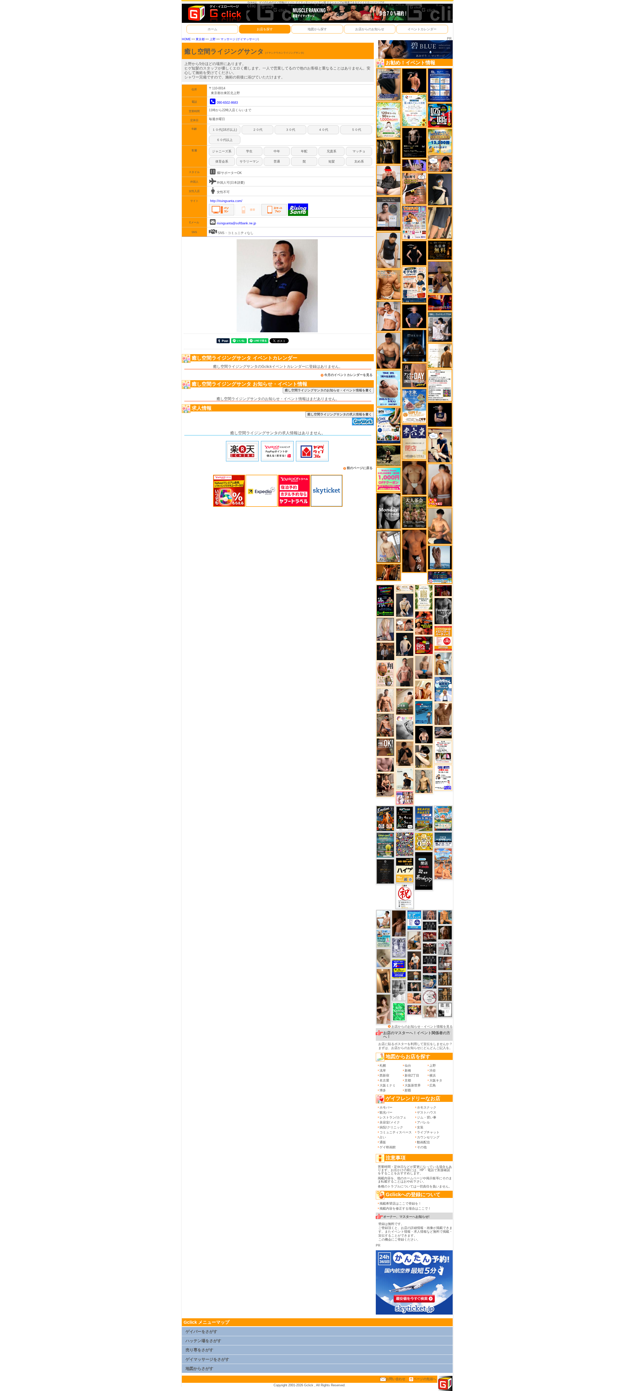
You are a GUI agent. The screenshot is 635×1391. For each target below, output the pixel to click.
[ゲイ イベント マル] (423, 667)
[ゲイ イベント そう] (383, 981)
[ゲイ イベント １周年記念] (439, 223)
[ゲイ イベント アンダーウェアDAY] (429, 925)
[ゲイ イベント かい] (383, 958)
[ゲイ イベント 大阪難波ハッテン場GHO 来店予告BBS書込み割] (423, 645)
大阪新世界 (413, 1085)
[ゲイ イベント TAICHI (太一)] (414, 316)
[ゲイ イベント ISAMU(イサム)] (423, 734)
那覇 (408, 1090)
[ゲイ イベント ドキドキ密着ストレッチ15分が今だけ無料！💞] (414, 142)
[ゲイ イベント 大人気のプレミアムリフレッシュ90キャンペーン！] (414, 165)
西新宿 (384, 1075)
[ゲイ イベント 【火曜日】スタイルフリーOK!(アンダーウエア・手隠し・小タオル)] (385, 747)
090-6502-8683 (227, 102)
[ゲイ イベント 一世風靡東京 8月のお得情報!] (388, 84)
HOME (186, 39)
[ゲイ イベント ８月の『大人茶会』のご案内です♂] (414, 512)
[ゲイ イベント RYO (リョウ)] (414, 80)
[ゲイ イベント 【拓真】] (385, 700)
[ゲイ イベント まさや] (414, 940)
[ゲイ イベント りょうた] (404, 753)
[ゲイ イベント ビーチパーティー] (423, 818)
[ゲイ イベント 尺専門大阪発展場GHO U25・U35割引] (439, 115)
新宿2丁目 (412, 1075)
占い (383, 1137)
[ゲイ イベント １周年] (404, 818)
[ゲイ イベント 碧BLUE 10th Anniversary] (414, 345)
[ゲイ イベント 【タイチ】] (443, 714)
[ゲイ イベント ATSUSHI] (388, 455)
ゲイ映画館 (388, 1147)
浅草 (383, 1070)
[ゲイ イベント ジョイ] (429, 982)
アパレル (423, 1122)
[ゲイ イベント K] (443, 663)
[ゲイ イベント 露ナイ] (429, 937)
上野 (213, 39)
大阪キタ (435, 1080)
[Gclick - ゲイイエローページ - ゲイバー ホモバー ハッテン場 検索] (214, 13)
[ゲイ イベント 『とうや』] (404, 644)
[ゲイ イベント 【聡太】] (423, 781)
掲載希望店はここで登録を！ (400, 1203)
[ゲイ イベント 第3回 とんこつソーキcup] (443, 818)
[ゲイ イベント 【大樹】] (439, 277)
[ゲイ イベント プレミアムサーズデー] (429, 997)
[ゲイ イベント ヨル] (404, 778)
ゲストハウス (426, 1112)
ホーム (212, 29)
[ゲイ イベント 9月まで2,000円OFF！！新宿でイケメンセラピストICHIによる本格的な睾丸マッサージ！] (404, 728)
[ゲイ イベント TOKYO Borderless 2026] (414, 222)
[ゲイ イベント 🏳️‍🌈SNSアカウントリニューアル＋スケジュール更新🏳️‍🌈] (439, 355)
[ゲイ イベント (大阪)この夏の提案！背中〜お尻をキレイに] (439, 327)
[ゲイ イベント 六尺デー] (445, 948)
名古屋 (384, 1080)
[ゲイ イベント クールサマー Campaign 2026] (388, 425)
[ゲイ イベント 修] (385, 651)
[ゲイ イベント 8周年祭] (423, 841)
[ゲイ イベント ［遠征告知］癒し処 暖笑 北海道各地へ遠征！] (439, 526)
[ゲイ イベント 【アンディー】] (414, 998)
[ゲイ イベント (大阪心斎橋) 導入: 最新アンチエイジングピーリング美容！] (388, 213)
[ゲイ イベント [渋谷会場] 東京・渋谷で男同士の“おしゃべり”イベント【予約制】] (398, 1011)
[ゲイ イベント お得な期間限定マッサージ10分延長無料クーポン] (439, 163)
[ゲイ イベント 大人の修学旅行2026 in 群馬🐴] (443, 863)
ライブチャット (428, 1132)
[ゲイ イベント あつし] (388, 546)
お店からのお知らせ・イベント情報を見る (422, 1026)
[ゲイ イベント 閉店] (385, 871)
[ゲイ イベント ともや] (423, 690)
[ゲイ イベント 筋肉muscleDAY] (388, 511)
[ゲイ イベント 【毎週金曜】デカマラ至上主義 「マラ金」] (414, 1009)
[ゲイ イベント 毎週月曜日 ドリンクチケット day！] (439, 385)
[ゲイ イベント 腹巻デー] (398, 948)
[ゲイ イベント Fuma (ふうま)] (439, 414)
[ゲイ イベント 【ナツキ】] (385, 785)
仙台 (408, 1065)
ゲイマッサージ (247, 39)
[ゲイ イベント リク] (439, 485)
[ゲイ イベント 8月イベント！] (439, 577)
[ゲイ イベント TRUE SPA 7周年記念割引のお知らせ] (388, 388)
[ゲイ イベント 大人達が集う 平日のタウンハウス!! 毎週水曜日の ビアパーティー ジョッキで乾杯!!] (414, 920)
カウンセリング (428, 1137)
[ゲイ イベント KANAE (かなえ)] (414, 253)
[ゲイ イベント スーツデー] (423, 712)
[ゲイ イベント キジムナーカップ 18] (385, 845)
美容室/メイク (390, 1122)
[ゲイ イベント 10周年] (404, 844)
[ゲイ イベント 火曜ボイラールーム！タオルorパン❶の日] (423, 623)
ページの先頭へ (424, 1379)
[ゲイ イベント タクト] (404, 672)
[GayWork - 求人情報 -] (363, 421)
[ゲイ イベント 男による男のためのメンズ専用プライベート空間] (439, 85)
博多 (383, 1090)
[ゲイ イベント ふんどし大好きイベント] (445, 994)
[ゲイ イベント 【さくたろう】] (423, 756)
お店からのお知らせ (369, 29)
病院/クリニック (391, 1127)
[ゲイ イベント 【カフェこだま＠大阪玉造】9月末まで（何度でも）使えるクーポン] (414, 406)
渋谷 (432, 1070)
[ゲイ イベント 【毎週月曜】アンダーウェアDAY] (439, 302)
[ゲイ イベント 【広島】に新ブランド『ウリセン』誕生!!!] (423, 597)
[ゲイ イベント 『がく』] (414, 960)
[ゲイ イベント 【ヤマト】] (445, 917)
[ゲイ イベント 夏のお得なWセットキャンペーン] (439, 141)
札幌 (383, 1065)
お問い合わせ (395, 1379)
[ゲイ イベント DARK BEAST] (385, 600)
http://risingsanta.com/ (226, 201)
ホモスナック (426, 1107)
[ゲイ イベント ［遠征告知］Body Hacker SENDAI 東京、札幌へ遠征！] (388, 350)
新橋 (408, 1070)
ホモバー (386, 1107)
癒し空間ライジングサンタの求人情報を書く (339, 414)
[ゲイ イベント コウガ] (404, 701)
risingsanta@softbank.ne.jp (236, 223)
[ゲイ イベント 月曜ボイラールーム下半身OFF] (388, 316)
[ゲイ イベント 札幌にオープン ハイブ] (404, 870)
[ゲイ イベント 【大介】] (414, 986)
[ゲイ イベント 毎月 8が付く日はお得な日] (429, 948)
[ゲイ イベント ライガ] (388, 284)
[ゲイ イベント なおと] (388, 180)
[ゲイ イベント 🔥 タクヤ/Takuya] (429, 915)
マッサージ (228, 39)
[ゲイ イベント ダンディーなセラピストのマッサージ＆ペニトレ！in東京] (439, 557)
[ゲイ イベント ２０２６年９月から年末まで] (404, 588)
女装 (420, 1127)
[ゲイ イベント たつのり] (414, 477)
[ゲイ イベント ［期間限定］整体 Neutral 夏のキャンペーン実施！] (388, 250)
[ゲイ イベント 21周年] (385, 818)
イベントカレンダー (422, 29)
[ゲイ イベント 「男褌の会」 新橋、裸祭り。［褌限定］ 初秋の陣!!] (398, 968)
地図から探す (317, 29)
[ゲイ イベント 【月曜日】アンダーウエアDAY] (414, 375)
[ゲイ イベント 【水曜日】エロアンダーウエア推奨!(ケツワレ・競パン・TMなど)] (445, 963)
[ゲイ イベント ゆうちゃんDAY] (443, 689)
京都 (408, 1080)
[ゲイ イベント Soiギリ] (414, 188)
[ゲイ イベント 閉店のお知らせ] (414, 441)
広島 (432, 1085)
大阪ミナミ (388, 1085)
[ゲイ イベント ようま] (385, 725)
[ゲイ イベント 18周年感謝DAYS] (443, 839)
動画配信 (423, 1142)
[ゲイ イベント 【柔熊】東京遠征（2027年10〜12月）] (445, 1010)
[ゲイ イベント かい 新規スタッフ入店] (414, 551)
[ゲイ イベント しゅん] (398, 923)
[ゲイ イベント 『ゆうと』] (439, 189)
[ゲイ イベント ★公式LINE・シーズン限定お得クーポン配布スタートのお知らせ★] (388, 479)
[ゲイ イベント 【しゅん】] (383, 1009)
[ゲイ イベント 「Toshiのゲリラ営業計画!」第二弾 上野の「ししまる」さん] (383, 939)
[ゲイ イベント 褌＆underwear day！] (443, 751)
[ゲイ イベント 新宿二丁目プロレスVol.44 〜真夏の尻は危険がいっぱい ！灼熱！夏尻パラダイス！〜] (404, 798)
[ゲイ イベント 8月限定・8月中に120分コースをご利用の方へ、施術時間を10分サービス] (414, 110)
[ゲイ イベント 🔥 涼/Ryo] (388, 572)
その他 (422, 1147)
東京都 (200, 39)
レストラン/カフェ (393, 1117)
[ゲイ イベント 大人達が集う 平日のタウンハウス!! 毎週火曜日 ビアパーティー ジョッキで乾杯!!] (443, 638)
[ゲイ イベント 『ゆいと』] (404, 605)
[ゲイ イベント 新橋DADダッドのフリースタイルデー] (445, 979)
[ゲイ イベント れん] (385, 629)
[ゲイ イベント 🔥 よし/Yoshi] (414, 975)
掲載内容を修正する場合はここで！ (405, 1208)
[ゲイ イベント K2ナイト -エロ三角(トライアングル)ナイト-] (429, 969)
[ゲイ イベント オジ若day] (443, 777)
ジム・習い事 (426, 1117)
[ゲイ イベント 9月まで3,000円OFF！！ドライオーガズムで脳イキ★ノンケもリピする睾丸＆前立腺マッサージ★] (443, 732)
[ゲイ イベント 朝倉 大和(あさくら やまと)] (385, 764)
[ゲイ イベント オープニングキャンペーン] (439, 250)
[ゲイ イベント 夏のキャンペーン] (388, 120)
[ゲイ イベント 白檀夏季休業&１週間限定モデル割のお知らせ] (414, 284)
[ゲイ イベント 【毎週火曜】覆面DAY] (443, 590)
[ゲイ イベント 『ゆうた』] (383, 919)
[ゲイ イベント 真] (445, 932)
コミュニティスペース (396, 1132)
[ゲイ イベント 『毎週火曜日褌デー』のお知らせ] (385, 674)
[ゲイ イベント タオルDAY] (443, 611)
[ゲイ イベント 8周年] (404, 896)
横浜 (432, 1075)
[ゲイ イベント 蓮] (388, 151)
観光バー (386, 1112)
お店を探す (265, 29)
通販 (383, 1142)
